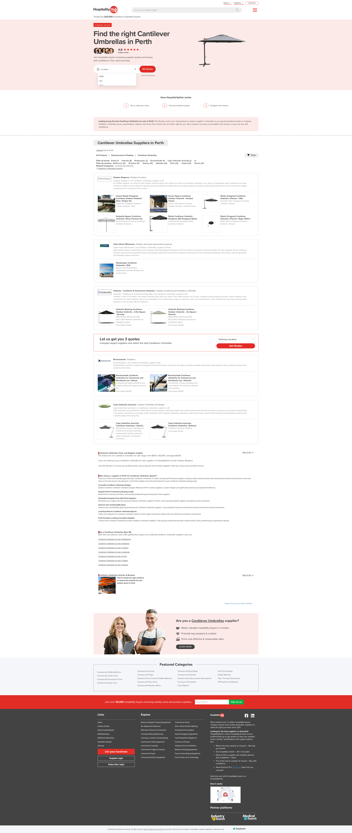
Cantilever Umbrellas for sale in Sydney (113, 548)
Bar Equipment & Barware (151, 726)
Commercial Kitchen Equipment (153, 757)
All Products (101, 155)
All (195, 161)
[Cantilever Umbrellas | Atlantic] (124, 420)
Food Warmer (183, 685)
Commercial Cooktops (149, 746)
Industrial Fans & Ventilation (185, 746)
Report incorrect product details (238, 603)
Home (100, 722)
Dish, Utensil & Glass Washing (186, 726)
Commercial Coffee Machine (109, 672)
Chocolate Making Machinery (152, 734)
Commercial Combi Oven (107, 676)
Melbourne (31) (119, 163)
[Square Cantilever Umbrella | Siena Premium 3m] (124, 214)
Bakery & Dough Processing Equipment (156, 722)
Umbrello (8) (126, 161)
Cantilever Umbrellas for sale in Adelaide (114, 552)
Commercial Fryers (148, 753)
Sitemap (101, 746)
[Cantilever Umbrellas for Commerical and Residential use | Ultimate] (175, 373)
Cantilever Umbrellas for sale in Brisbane (113, 544)
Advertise (252, 3)
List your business (116, 751)
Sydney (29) (148, 163)
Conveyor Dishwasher (187, 682)
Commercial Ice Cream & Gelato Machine (154, 678)
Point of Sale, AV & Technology (186, 757)
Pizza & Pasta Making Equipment (187, 753)
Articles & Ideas (103, 726)
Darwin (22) (199, 163)
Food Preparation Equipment (186, 738)
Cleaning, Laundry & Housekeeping (154, 738)
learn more (185, 646)
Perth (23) (174, 163)
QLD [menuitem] (101, 85)
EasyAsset (236, 767)
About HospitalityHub (106, 730)
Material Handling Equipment (186, 750)
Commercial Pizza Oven (147, 682)
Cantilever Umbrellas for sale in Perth (112, 556)
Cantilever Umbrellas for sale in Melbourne (114, 539)
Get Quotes (147, 69)
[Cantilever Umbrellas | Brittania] (175, 420)
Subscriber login (116, 764)
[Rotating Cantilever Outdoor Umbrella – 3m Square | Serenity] (175, 307)
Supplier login (116, 758)
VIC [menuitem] (100, 81)
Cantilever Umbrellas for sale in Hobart (113, 561)
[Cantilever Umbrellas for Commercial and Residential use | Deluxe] (124, 373)
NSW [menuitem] (101, 76)
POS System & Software (228, 682)
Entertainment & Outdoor (122, 155)
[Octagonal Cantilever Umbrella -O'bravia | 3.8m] (228, 193)
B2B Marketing (103, 734)
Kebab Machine (224, 675)
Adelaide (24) (161, 163)
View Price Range (148, 75)
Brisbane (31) (134, 163)
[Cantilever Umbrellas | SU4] (123, 260)
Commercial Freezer (146, 671)
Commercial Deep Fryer (107, 683)
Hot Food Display (225, 671)
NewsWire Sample (105, 742)
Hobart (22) (186, 163)
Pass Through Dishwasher (229, 678)
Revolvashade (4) (157, 161)
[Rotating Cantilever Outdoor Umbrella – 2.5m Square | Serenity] (124, 307)
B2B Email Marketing (106, 738)
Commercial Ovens (182, 722)
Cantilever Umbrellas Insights (110, 168)
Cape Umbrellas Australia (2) (179, 161)
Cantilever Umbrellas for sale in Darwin (113, 565)
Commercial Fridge (145, 675)
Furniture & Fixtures (182, 742)
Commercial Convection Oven (109, 679)
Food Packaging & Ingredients (186, 734)
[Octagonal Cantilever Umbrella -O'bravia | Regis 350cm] (228, 214)
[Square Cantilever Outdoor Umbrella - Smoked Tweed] (176, 193)
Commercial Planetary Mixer (149, 685)
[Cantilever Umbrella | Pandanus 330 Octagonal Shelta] (176, 214)
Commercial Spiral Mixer (188, 671)
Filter (253, 155)
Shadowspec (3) (141, 161)
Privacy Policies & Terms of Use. (154, 829)
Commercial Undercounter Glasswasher (194, 678)
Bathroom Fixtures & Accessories (153, 730)
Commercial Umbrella (124, 166)
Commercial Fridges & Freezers (153, 750)
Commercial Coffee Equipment (152, 742)
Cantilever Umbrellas (147, 155)
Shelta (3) (115, 161)
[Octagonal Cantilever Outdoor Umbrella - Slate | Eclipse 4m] (124, 193)
